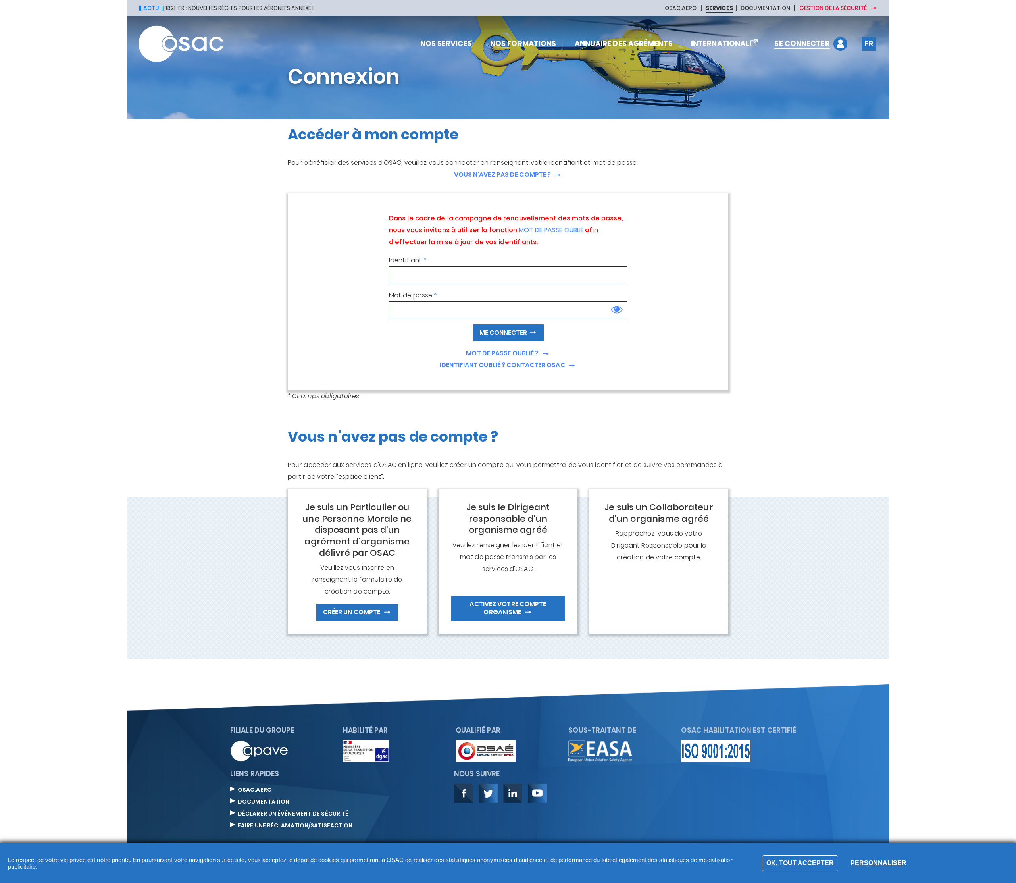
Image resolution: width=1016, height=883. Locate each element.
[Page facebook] (463, 792)
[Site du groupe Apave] (259, 750)
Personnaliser (878, 863)
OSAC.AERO (681, 8)
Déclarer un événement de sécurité (293, 813)
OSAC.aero (255, 790)
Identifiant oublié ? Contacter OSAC (503, 365)
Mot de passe (410, 295)
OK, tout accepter (800, 863)
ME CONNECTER (503, 332)
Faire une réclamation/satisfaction (295, 825)
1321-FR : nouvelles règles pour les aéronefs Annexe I (239, 8)
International (720, 43)
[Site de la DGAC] (366, 750)
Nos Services (444, 43)
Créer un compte (352, 612)
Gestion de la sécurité (833, 8)
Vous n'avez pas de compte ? (503, 174)
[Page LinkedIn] (512, 792)
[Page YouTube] (537, 792)
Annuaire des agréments (622, 43)
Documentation (263, 802)
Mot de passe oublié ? (503, 353)
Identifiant (405, 260)
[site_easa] (600, 750)
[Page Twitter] (488, 792)
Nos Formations (522, 43)
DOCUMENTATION (765, 8)
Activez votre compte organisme (508, 608)
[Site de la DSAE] (486, 750)
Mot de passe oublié (551, 231)
